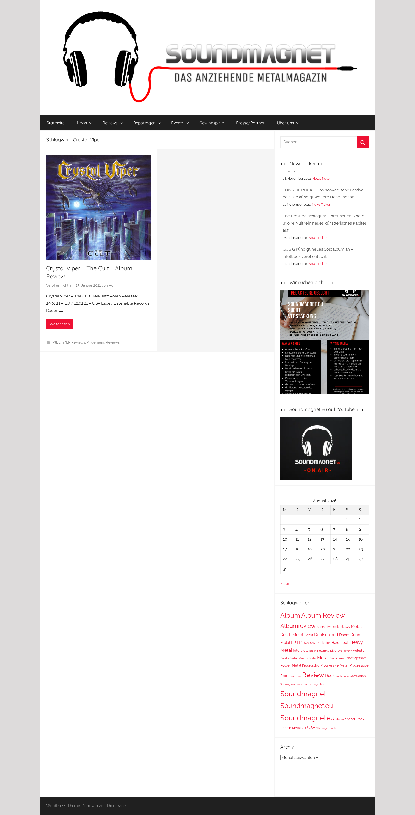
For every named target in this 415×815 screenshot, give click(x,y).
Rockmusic (342, 676)
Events (177, 122)
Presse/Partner (250, 122)
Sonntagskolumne (291, 684)
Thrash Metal (290, 728)
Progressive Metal (334, 665)
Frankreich (323, 642)
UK (304, 728)
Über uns (285, 122)
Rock (330, 675)
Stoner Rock (354, 719)
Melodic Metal (307, 658)
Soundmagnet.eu (306, 705)
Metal (323, 657)
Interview (300, 650)
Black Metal (351, 626)
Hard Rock (340, 642)
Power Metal (290, 665)
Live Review (344, 650)
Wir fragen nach (326, 728)
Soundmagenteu (314, 684)
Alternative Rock (328, 627)
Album (290, 615)
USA (311, 727)
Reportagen (144, 122)
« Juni (285, 583)
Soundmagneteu (307, 718)
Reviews (110, 122)
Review (313, 674)
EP (293, 642)
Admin (114, 285)
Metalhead (337, 658)
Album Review (323, 615)
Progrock (295, 676)
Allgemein (95, 342)
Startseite (56, 122)
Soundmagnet (303, 693)
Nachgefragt (356, 658)
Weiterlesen (60, 324)
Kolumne (323, 650)
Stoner (340, 719)
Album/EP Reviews (69, 342)
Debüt (308, 635)
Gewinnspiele (211, 122)
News (82, 122)
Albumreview (298, 626)
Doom (344, 635)
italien (312, 650)
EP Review (306, 642)
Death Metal (291, 634)
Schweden (358, 676)
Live (333, 650)
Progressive (310, 665)
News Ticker (321, 191)
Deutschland (326, 634)
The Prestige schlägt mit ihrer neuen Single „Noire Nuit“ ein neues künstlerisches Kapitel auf (324, 209)
